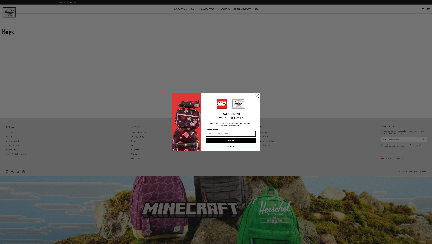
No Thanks (231, 146)
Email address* (212, 129)
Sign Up (231, 140)
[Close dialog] (257, 96)
